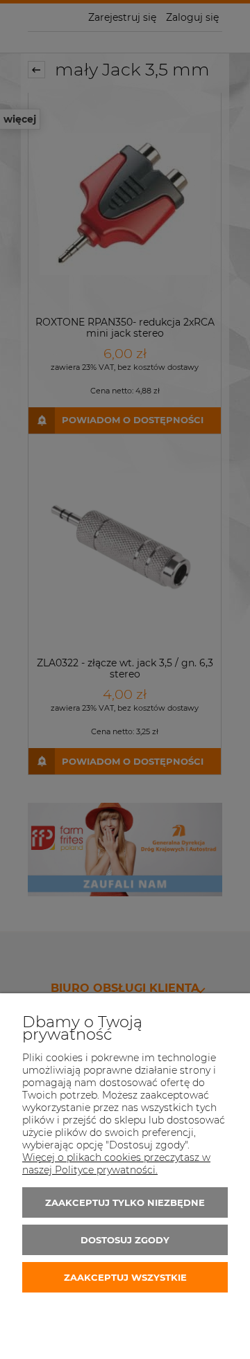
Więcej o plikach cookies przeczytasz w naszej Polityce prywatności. (116, 1163)
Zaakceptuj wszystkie (125, 1277)
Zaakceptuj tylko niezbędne (125, 1202)
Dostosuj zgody (125, 1239)
